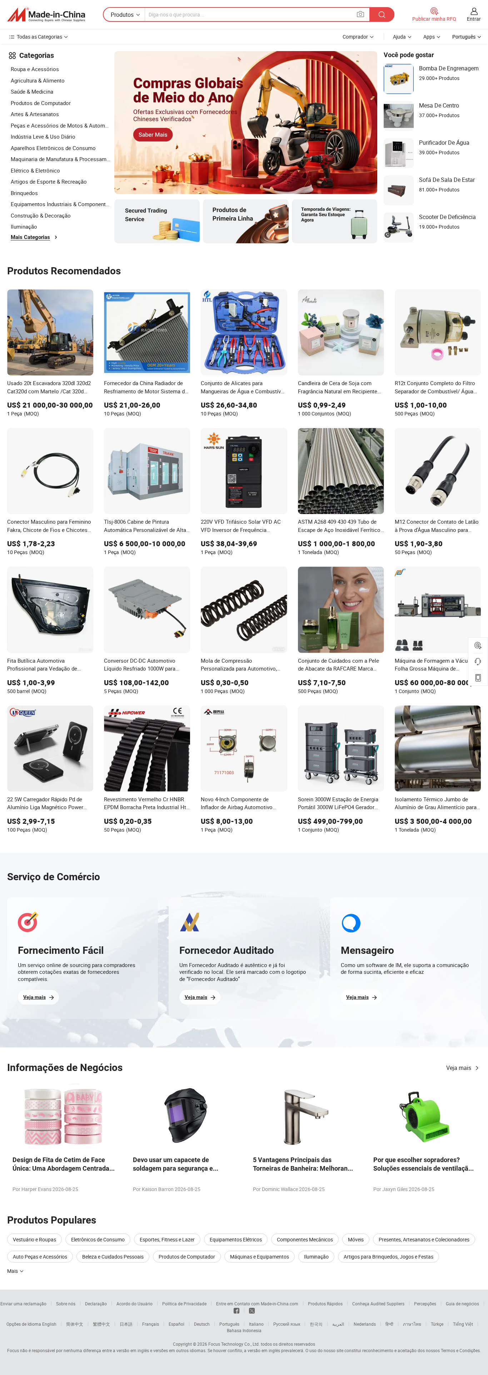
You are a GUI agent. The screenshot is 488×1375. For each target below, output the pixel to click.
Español (176, 1324)
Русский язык (286, 1324)
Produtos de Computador (41, 102)
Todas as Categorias (39, 36)
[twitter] (252, 1310)
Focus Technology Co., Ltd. (234, 1344)
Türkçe (437, 1324)
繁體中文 (101, 1324)
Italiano (256, 1324)
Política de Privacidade (184, 1303)
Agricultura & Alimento (38, 80)
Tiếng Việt (463, 1324)
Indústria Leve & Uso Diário (43, 136)
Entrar (474, 18)
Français (150, 1324)
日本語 (126, 1324)
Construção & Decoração (41, 215)
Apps (429, 36)
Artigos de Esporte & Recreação (49, 181)
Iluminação (24, 226)
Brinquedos (24, 192)
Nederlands (365, 1324)
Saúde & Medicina (32, 91)
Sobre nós (65, 1303)
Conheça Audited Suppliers (378, 1303)
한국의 (316, 1324)
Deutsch (202, 1324)
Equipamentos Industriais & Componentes (61, 204)
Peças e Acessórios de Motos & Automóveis (61, 125)
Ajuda (399, 36)
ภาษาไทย (412, 1324)
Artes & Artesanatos (35, 114)
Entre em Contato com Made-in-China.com (257, 1303)
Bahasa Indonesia (244, 1330)
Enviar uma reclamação (23, 1303)
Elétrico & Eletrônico (35, 170)
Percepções (425, 1303)
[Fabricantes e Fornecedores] (46, 14)
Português (229, 1324)
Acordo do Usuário (134, 1303)
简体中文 (74, 1324)
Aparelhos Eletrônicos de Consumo (53, 147)
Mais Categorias (30, 237)
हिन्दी (389, 1324)
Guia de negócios (462, 1303)
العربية (338, 1324)
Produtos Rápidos (325, 1303)
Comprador (355, 36)
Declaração (96, 1303)
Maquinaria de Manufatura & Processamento (61, 159)
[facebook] (236, 1310)
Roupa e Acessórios (35, 69)
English (49, 1324)
